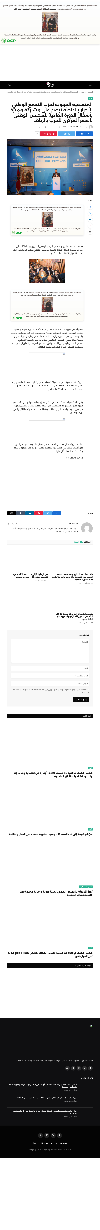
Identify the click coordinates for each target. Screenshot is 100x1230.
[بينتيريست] (90, 225)
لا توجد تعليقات (53, 127)
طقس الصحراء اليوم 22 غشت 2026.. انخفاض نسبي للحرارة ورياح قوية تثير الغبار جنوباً (74, 616)
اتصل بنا (54, 1143)
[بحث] (10, 85)
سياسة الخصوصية (40, 1143)
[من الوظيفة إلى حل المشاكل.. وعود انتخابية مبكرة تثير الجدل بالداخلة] (27, 559)
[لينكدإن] (90, 219)
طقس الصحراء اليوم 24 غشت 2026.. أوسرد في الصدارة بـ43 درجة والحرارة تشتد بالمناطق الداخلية (72, 577)
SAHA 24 (74, 127)
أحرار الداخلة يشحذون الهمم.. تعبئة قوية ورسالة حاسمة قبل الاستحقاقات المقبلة (56, 893)
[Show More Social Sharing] (37, 133)
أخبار (90, 98)
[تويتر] (90, 213)
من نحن (63, 1143)
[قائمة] (89, 85)
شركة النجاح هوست (36, 1149)
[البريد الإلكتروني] (90, 232)
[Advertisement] (50, 64)
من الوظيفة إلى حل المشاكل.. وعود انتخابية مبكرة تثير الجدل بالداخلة (30, 575)
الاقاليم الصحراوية (86, 887)
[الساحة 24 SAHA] (50, 85)
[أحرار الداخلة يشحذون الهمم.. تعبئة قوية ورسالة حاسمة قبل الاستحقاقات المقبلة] (50, 864)
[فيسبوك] (90, 207)
